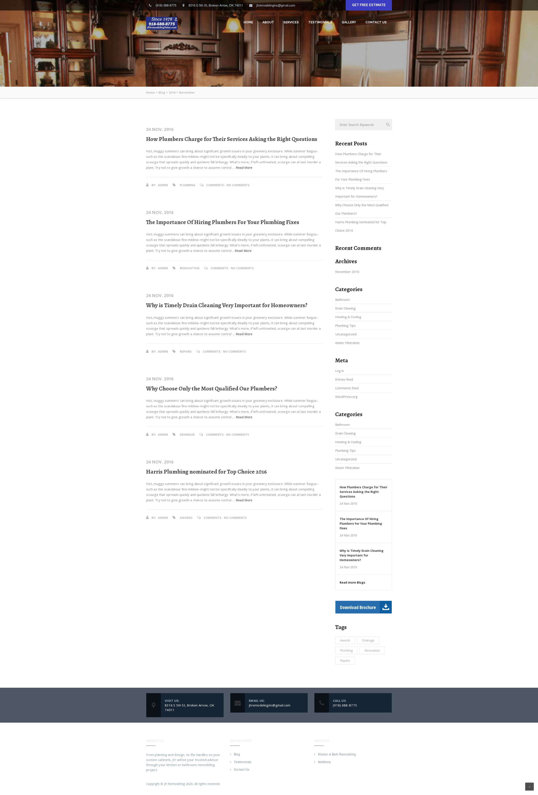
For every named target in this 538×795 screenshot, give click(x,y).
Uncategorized (346, 334)
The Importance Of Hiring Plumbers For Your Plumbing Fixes (222, 222)
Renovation (189, 268)
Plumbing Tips (345, 325)
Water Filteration (347, 343)
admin (163, 185)
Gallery (349, 22)
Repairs (186, 351)
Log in (339, 371)
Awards (186, 518)
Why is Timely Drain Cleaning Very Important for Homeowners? (226, 305)
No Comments (238, 185)
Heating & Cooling (348, 317)
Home (248, 22)
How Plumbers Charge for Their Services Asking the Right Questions (231, 139)
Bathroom (342, 299)
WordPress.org (346, 396)
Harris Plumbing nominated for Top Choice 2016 (206, 471)
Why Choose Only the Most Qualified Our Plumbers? (211, 388)
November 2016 (347, 271)
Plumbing (187, 185)
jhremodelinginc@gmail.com (269, 705)
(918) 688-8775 (345, 705)
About (268, 22)
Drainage (187, 435)
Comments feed (347, 388)
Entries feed (344, 379)
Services (291, 22)
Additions (324, 762)
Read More (244, 167)
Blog (237, 754)
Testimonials (320, 22)
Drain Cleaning (345, 308)
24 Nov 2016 (348, 503)
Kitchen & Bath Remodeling (337, 754)
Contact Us (376, 22)
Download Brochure (358, 607)
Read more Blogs (352, 582)
